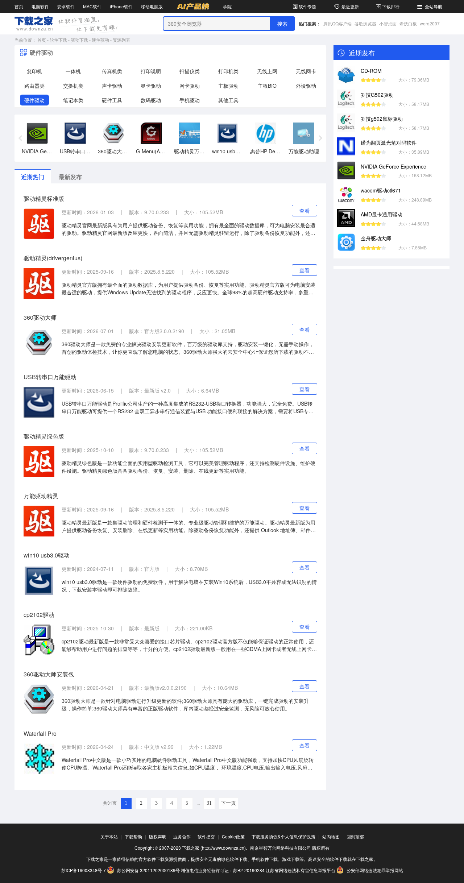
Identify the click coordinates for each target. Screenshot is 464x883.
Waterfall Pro (40, 733)
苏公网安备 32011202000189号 (148, 870)
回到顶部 (355, 836)
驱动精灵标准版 (44, 198)
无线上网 (267, 71)
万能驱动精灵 (41, 496)
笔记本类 (73, 100)
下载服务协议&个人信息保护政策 (283, 836)
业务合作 (182, 836)
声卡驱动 (112, 85)
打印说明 (151, 71)
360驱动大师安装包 (49, 674)
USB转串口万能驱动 (50, 377)
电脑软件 (40, 6)
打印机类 (228, 71)
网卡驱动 (189, 85)
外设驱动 (306, 85)
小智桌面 (388, 23)
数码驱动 (151, 100)
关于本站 (109, 836)
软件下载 (58, 40)
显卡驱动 (151, 85)
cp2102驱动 (39, 614)
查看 (304, 210)
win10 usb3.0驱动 (47, 555)
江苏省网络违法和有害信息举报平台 (300, 870)
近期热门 (32, 177)
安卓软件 (66, 6)
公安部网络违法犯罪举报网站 (374, 870)
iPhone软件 (121, 6)
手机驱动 (189, 100)
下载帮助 (133, 836)
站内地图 (331, 836)
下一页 (228, 803)
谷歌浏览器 (365, 23)
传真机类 (112, 71)
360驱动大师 (40, 317)
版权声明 (157, 836)
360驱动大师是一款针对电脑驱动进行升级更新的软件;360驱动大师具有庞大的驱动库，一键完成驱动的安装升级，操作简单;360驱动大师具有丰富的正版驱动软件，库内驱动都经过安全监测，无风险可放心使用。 (185, 704)
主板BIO (267, 85)
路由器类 (34, 85)
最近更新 (350, 6)
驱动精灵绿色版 (44, 436)
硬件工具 (112, 100)
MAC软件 (92, 6)
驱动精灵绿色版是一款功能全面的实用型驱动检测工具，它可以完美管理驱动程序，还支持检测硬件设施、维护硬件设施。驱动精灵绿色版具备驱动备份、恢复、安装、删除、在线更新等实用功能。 (188, 466)
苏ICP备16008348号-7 (83, 870)
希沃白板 (408, 23)
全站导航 (433, 6)
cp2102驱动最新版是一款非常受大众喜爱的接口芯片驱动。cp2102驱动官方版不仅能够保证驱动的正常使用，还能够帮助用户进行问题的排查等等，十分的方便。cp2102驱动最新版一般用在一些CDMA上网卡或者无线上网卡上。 (188, 645)
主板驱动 (228, 85)
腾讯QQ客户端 (337, 23)
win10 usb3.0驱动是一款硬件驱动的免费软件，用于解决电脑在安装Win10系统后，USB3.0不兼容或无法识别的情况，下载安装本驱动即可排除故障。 (189, 585)
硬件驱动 (100, 40)
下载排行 (390, 6)
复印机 (34, 71)
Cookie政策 (233, 836)
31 (209, 803)
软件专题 (307, 6)
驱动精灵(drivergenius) (53, 258)
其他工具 (228, 100)
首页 (18, 6)
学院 (227, 6)
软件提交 (206, 836)
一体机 (73, 71)
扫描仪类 (189, 71)
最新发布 (70, 177)
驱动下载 (79, 40)
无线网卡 (306, 71)
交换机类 (73, 85)
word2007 (430, 23)
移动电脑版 (152, 6)
